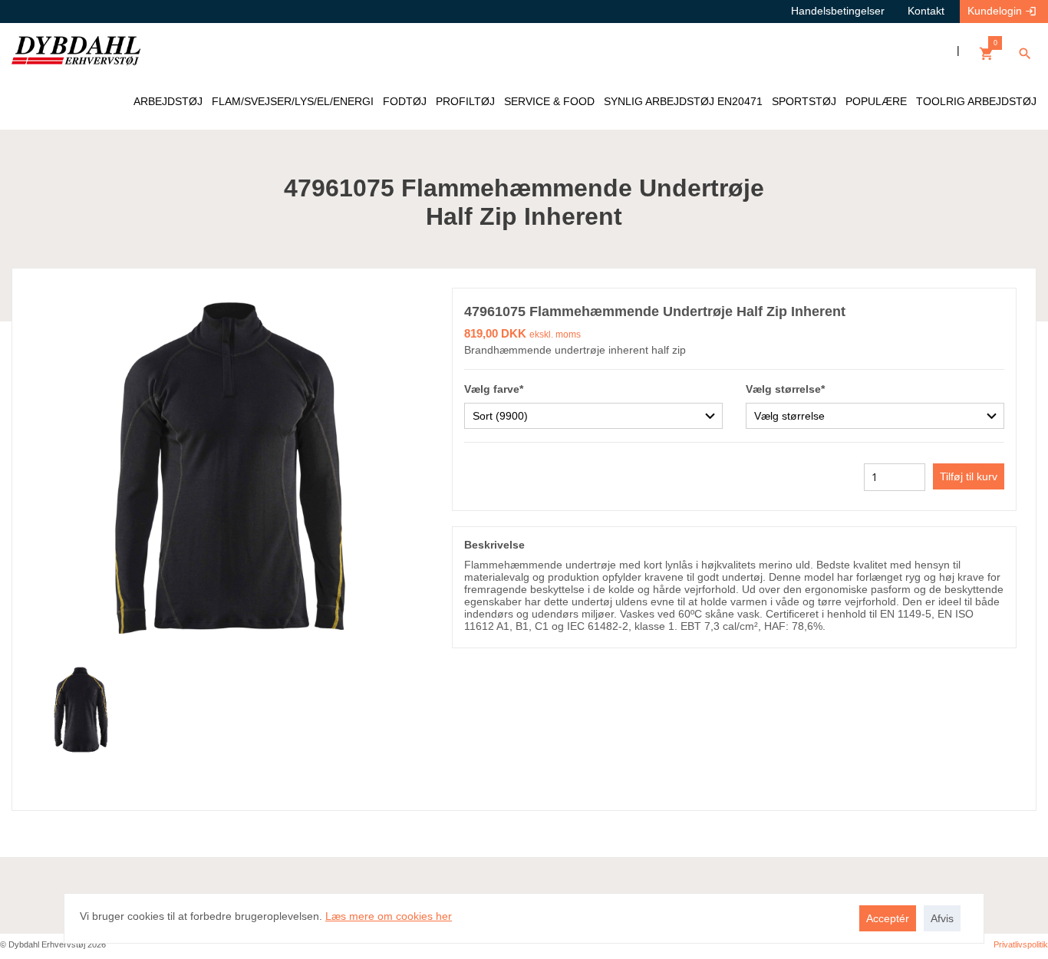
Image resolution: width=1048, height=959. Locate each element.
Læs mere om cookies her (388, 916)
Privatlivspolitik (1021, 944)
